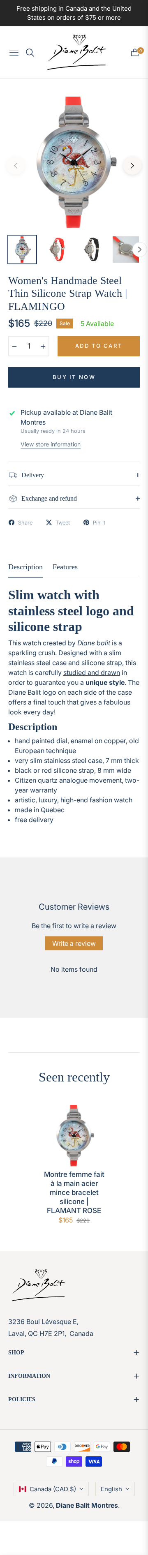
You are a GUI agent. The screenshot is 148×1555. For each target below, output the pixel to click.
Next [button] (132, 166)
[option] (74, 162)
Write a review (74, 943)
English (111, 1489)
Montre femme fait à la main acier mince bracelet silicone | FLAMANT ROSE (74, 1192)
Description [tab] (25, 567)
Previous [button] (16, 166)
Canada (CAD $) (53, 1489)
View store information (51, 444)
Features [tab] (65, 567)
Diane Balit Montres (87, 1505)
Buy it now (74, 377)
